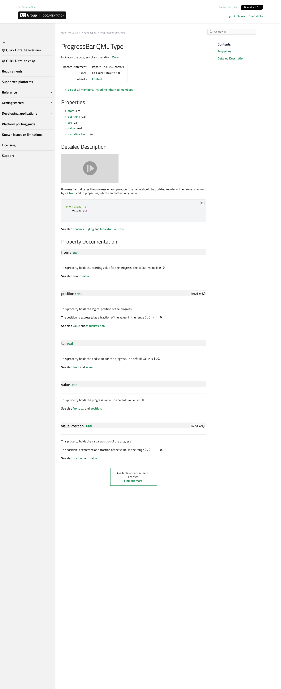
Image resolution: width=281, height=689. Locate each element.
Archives (239, 16)
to (69, 122)
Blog (235, 7)
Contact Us (225, 7)
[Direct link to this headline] (87, 102)
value (71, 128)
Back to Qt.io (29, 7)
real (74, 252)
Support (8, 155)
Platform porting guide (18, 124)
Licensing (8, 145)
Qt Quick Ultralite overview (21, 50)
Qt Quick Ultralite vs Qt (18, 60)
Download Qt (252, 7)
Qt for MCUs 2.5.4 (70, 32)
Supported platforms (17, 81)
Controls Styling (83, 229)
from (71, 110)
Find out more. (133, 480)
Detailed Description (231, 58)
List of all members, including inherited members (100, 89)
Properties (224, 51)
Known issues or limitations (22, 134)
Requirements (12, 71)
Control (97, 79)
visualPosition (77, 134)
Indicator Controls (112, 229)
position (73, 116)
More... (116, 57)
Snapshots (256, 16)
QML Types (90, 32)
